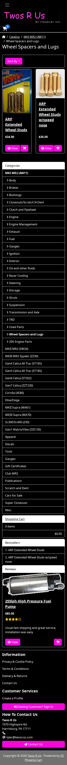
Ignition (14, 254)
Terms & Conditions (15, 669)
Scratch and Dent (17, 488)
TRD (12, 320)
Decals (9, 444)
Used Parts (16, 327)
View (14, 148)
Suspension (17, 305)
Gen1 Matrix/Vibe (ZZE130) (23, 429)
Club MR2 (11, 473)
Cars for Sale (13, 495)
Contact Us (9, 683)
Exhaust (14, 232)
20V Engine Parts (20, 342)
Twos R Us (34, 756)
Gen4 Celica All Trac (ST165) (23, 363)
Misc (8, 510)
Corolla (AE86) (14, 393)
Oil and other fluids (22, 268)
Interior (14, 261)
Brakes (13, 188)
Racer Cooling (18, 276)
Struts (13, 298)
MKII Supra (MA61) (17, 407)
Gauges (14, 246)
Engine (13, 217)
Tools (8, 451)
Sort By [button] (13, 61)
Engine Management (23, 224)
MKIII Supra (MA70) (18, 415)
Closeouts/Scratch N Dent (26, 202)
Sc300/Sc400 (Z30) (17, 422)
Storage (14, 290)
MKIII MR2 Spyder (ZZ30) (21, 356)
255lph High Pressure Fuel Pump (28, 604)
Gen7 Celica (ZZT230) (19, 385)
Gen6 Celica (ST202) (18, 378)
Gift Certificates (15, 466)
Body (12, 180)
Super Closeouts (16, 503)
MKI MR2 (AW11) (35, 37)
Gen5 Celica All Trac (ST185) (23, 371)
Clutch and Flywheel (22, 210)
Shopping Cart (15, 519)
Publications (13, 481)
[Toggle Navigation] (7, 5)
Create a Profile (12, 698)
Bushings (15, 195)
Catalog (14, 37)
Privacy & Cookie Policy (17, 662)
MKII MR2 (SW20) (16, 349)
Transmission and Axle (24, 312)
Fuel (12, 239)
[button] (5, 28)
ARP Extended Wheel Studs (16, 124)
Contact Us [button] (35, 744)
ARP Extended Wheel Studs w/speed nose (50, 114)
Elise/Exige (12, 400)
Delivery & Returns (14, 676)
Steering (15, 283)
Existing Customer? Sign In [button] (35, 707)
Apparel (10, 437)
